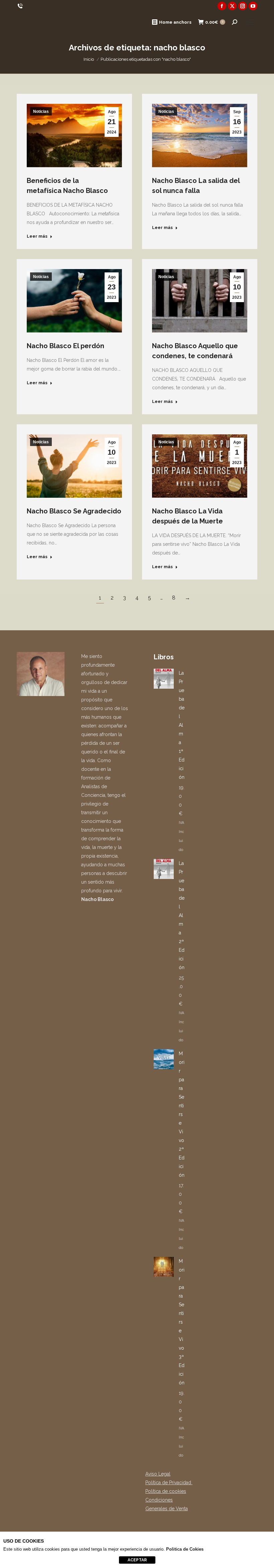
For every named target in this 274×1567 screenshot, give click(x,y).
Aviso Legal (157, 1474)
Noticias (41, 111)
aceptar (137, 1560)
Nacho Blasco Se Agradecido (74, 511)
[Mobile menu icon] (250, 22)
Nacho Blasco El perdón (65, 346)
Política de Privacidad (168, 1482)
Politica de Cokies (184, 1549)
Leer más (37, 236)
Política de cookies (165, 1491)
